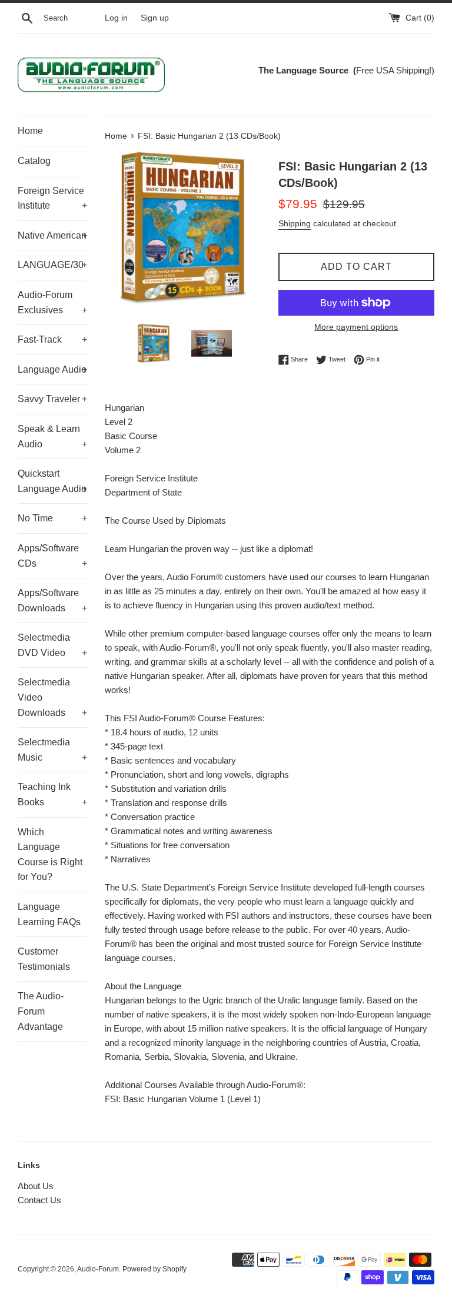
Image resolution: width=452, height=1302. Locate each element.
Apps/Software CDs (52, 555)
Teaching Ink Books (52, 794)
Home (30, 131)
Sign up (155, 18)
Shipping (294, 223)
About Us (36, 1186)
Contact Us (39, 1200)
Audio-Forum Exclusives (52, 302)
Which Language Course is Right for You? (50, 854)
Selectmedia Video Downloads (52, 697)
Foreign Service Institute (52, 198)
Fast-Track (52, 339)
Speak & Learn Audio (52, 436)
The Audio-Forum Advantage (41, 1011)
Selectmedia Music (52, 749)
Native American (52, 235)
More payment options (356, 327)
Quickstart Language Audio (52, 481)
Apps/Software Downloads (52, 600)
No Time (52, 518)
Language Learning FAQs (49, 914)
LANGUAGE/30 (52, 265)
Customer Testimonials (44, 959)
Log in (116, 18)
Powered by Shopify (154, 1269)
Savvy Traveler (52, 399)
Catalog (34, 161)
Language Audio (52, 369)
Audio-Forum (98, 1269)
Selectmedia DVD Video (52, 645)
